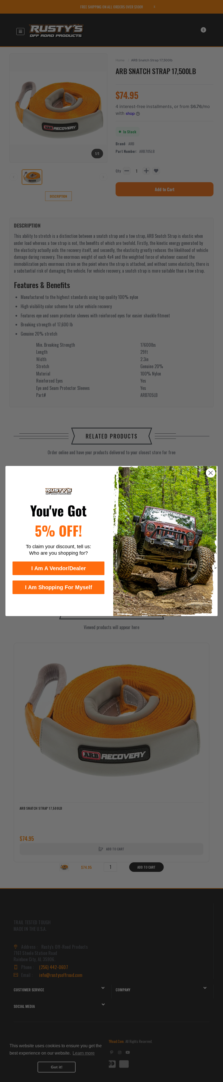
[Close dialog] (210, 473)
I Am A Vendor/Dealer (58, 568)
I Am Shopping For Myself (58, 587)
